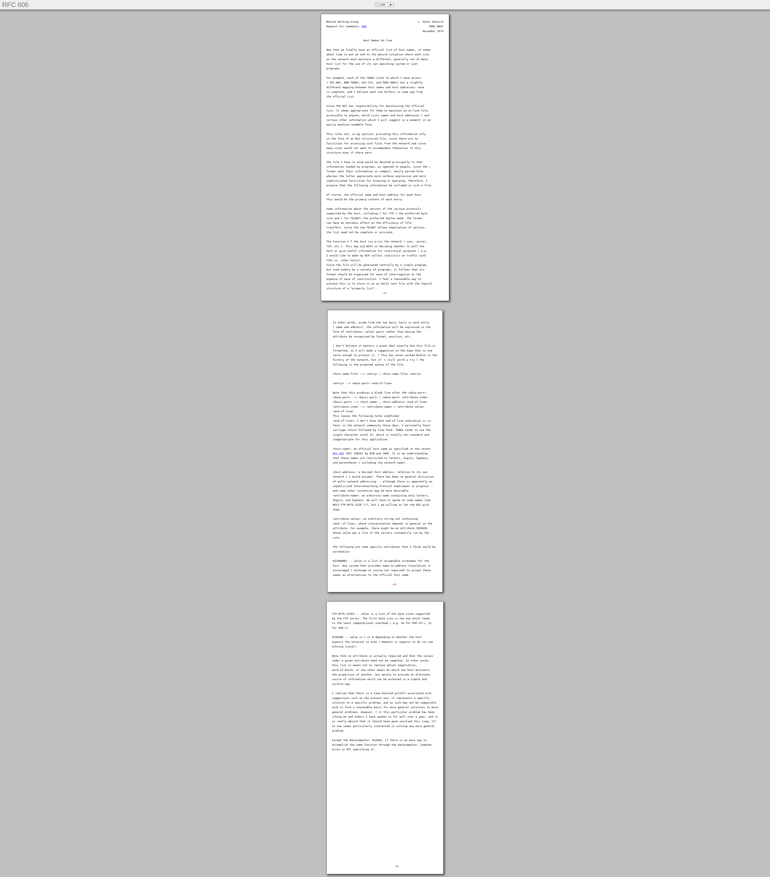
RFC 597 (338, 453)
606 (364, 26)
